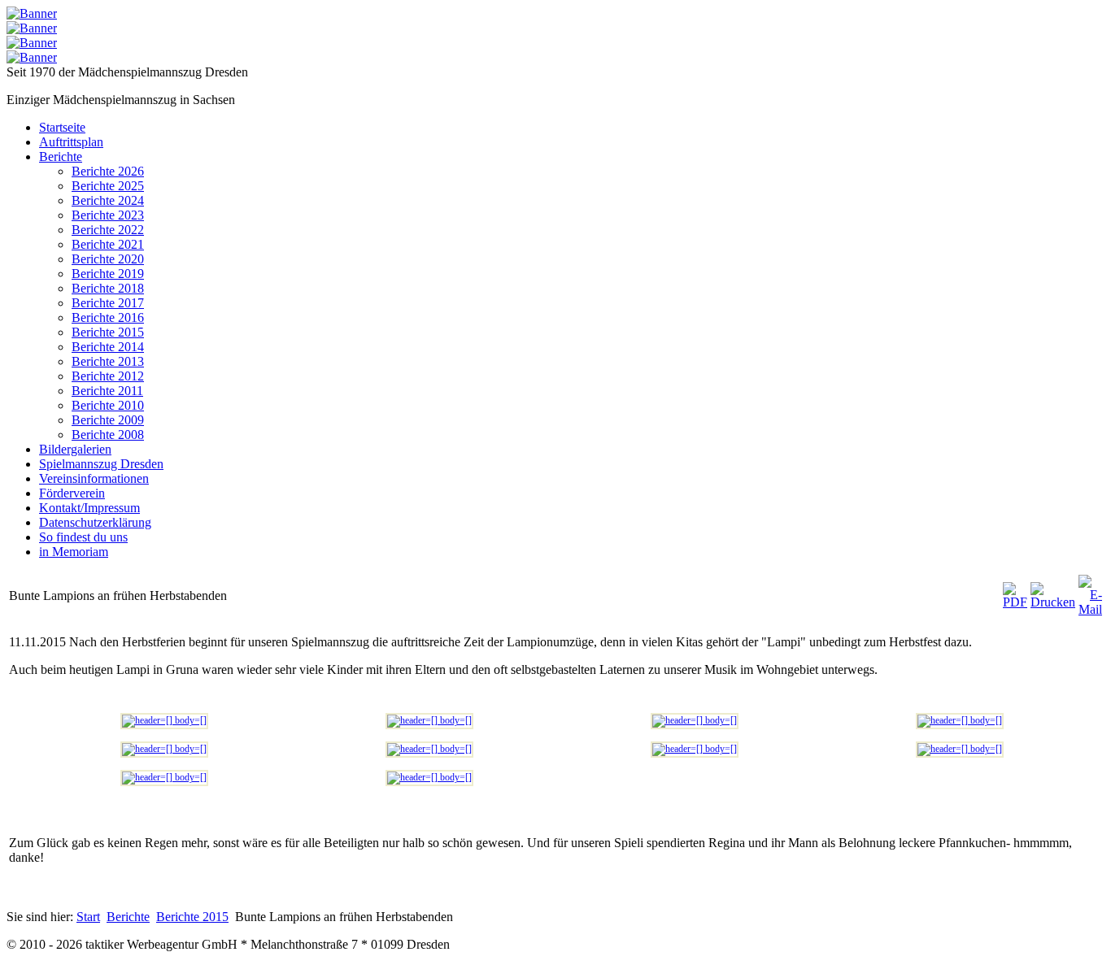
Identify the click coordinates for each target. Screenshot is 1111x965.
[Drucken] (1052, 602)
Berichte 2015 (192, 917)
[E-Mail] (1090, 609)
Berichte (128, 917)
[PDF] (1015, 602)
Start (88, 917)
